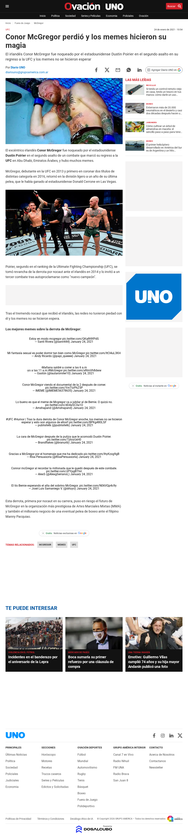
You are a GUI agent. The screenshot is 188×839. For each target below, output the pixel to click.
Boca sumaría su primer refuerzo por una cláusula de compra (90, 662)
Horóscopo (48, 754)
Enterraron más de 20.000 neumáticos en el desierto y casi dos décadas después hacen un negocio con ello (164, 112)
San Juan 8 (120, 780)
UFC (74, 544)
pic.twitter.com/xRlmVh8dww (82, 370)
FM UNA (118, 767)
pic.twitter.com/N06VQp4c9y (98, 485)
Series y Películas (90, 15)
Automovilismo (87, 767)
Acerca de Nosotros (161, 754)
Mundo (149, 104)
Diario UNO (18, 67)
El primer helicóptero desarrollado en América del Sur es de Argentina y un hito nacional (164, 149)
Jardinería (151, 122)
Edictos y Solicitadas (54, 787)
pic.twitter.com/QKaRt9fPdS (80, 338)
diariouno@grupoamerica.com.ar (27, 72)
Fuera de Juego (87, 799)
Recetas (46, 767)
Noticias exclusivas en (59, 533)
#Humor (19, 419)
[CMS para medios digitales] (94, 829)
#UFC (9, 419)
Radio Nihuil (121, 761)
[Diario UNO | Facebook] (154, 735)
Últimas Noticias (16, 754)
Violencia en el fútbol (21, 652)
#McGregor (55, 370)
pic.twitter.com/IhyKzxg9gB (101, 454)
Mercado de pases (78, 652)
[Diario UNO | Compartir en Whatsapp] (128, 69)
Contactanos (157, 761)
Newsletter (156, 767)
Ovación (143, 15)
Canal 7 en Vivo (123, 754)
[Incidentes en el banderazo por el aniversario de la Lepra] (34, 633)
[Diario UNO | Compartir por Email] (118, 69)
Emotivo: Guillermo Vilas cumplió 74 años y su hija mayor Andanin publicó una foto (153, 662)
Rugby (81, 774)
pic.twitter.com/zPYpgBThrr (64, 471)
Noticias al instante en (149, 385)
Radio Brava (121, 774)
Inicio (43, 15)
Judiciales (12, 780)
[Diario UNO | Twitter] (180, 735)
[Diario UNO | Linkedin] (171, 735)
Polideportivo (86, 806)
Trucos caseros (51, 774)
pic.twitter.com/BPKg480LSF (87, 422)
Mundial (82, 761)
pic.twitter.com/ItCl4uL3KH (103, 353)
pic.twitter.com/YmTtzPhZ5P (64, 387)
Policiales (128, 15)
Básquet (82, 787)
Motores (46, 761)
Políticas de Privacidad (19, 818)
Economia (111, 15)
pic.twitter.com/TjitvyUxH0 (64, 439)
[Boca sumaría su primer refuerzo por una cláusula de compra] (93, 633)
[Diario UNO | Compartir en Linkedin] (139, 69)
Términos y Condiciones (51, 818)
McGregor (45, 544)
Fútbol (81, 754)
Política (55, 15)
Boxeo (81, 793)
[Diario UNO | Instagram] (162, 735)
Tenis (80, 780)
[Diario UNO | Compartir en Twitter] (107, 69)
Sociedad (70, 15)
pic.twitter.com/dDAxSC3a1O (64, 405)
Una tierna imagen (139, 652)
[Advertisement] (153, 186)
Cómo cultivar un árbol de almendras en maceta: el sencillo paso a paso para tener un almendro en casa (163, 130)
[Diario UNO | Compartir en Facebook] (96, 69)
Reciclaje (151, 85)
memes (62, 544)
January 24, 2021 (82, 341)
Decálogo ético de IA (81, 818)
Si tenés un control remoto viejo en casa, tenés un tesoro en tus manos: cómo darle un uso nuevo (164, 93)
